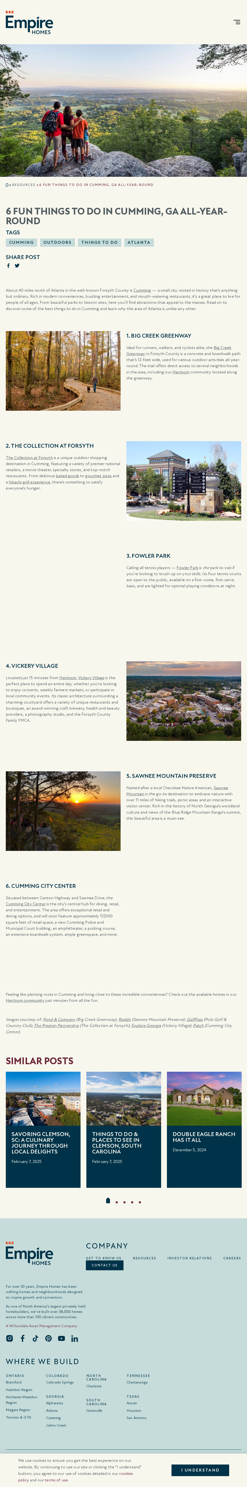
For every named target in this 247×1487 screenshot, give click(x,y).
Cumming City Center (26, 904)
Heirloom (180, 372)
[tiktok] (35, 1338)
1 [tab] (108, 1200)
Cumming (142, 290)
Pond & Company (59, 1019)
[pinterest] (48, 1338)
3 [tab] (124, 1202)
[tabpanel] (43, 1130)
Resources (23, 185)
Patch (198, 1025)
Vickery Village (91, 677)
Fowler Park (187, 567)
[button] (237, 22)
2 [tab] (117, 1202)
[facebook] (22, 1338)
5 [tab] (140, 1202)
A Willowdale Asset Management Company (41, 1325)
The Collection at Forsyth (29, 457)
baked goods (67, 475)
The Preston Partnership (56, 1025)
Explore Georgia (146, 1025)
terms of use (56, 1480)
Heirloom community (25, 1000)
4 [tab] (132, 1202)
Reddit (124, 1019)
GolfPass (195, 1019)
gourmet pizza (98, 475)
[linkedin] (74, 1338)
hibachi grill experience (29, 482)
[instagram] (9, 1338)
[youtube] (61, 1338)
